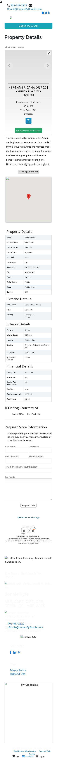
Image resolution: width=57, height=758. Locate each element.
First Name (10, 446)
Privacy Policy (18, 670)
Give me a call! (29, 25)
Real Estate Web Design (25, 751)
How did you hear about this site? (21, 466)
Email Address (12, 456)
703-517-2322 (19, 5)
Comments (10, 477)
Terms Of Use (17, 673)
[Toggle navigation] (51, 18)
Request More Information (28, 130)
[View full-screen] (49, 53)
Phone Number (36, 456)
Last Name (34, 446)
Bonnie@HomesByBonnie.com (24, 9)
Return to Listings (15, 47)
